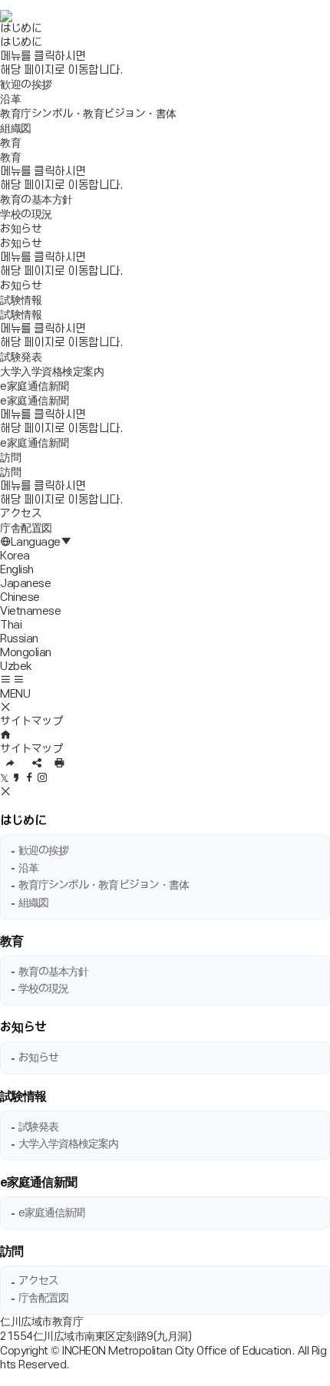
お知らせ (23, 1027)
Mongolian (25, 652)
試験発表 (38, 1127)
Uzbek (15, 666)
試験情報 (23, 1096)
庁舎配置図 (43, 1298)
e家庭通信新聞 (38, 1182)
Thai (10, 625)
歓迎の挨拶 (43, 850)
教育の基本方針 (53, 971)
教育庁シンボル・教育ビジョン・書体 (104, 885)
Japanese (25, 583)
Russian (19, 638)
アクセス (38, 1281)
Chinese (20, 597)
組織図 (33, 902)
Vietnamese (30, 611)
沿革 (28, 868)
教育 (11, 941)
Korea (15, 556)
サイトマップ (31, 749)
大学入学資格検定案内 (68, 1143)
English (17, 569)
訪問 (11, 1251)
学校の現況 (43, 988)
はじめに (23, 820)
